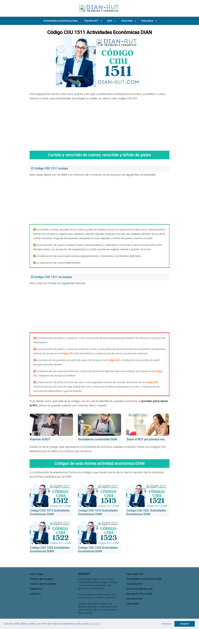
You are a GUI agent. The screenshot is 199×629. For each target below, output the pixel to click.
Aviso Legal (36, 574)
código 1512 (151, 382)
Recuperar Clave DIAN (139, 593)
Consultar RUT (134, 583)
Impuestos (147, 20)
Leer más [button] (95, 623)
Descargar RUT (134, 574)
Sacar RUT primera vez (139, 588)
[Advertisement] (99, 124)
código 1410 (113, 360)
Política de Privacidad (43, 583)
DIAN (109, 20)
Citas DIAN (126, 20)
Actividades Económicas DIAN (143, 578)
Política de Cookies (41, 578)
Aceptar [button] (184, 623)
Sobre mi (35, 593)
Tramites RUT (91, 20)
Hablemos (36, 588)
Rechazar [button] (166, 623)
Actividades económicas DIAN (60, 20)
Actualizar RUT (134, 598)
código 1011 (66, 353)
